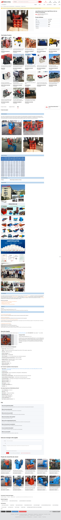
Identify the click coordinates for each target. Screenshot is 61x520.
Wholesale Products (30, 514)
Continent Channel (41, 514)
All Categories (4, 4)
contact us (33, 8)
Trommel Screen (21, 368)
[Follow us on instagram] (55, 511)
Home (2, 6)
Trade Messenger (15, 511)
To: (5, 443)
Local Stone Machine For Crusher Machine (25, 500)
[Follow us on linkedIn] (59, 511)
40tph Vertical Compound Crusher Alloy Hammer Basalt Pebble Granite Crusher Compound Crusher (54, 471)
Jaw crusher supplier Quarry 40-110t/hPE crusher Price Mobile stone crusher (18, 100)
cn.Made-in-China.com (39, 515)
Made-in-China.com (26, 515)
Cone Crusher (40, 368)
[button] (37, 1)
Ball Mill (14, 368)
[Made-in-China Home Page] (6, 2)
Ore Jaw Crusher (4, 507)
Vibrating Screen (4, 369)
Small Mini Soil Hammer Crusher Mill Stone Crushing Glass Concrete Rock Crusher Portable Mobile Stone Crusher (42, 471)
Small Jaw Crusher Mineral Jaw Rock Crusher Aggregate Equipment (54, 83)
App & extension (49, 4)
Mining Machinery (17, 6)
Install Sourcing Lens (23, 511)
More (1, 508)
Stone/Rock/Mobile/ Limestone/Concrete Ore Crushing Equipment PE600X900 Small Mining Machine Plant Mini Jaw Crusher (18, 83)
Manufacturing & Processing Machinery (9, 6)
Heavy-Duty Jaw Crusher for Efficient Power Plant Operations (42, 49)
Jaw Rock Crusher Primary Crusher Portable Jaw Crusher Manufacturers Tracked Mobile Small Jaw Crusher (42, 83)
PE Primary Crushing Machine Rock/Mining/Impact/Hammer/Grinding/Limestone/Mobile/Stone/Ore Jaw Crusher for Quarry (6, 83)
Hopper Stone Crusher (5, 500)
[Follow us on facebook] (53, 511)
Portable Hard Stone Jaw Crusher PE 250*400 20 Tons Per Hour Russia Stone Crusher (6, 471)
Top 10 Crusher (17, 507)
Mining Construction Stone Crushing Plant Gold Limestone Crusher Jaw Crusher (30, 488)
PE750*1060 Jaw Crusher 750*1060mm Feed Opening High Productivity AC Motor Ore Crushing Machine (54, 66)
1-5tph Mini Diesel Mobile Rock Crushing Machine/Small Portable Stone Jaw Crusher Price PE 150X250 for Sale (18, 49)
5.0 (49, 107)
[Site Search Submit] (40, 2)
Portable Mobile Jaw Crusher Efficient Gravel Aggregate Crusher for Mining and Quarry (30, 100)
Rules (59, 4)
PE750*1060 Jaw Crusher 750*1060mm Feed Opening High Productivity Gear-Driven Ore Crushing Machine (30, 49)
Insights (49, 514)
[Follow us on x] (54, 511)
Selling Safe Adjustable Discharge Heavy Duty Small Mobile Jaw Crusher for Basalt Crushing (18, 66)
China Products (17, 514)
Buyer (39, 4)
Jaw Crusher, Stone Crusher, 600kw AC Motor (30, 83)
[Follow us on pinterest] (58, 511)
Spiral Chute (17, 368)
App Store (3, 511)
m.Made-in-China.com (32, 515)
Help (44, 4)
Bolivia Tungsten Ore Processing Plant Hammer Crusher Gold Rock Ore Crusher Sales (54, 488)
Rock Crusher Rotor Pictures (13, 500)
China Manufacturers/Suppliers (23, 514)
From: (5, 440)
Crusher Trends (23, 507)
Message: (4, 445)
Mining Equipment (9, 368)
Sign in (59, 2)
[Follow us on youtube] (57, 511)
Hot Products (12, 514)
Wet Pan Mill (9, 369)
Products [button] (15, 1)
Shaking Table (35, 368)
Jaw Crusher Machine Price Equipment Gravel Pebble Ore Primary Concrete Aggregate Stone (6, 66)
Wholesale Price (36, 514)
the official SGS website (22, 332)
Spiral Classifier (27, 368)
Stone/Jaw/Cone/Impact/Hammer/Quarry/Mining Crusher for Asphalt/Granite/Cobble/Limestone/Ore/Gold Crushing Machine (6, 49)
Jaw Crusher (31, 368)
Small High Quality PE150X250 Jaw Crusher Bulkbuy (34, 507)
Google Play (8, 511)
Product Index (45, 514)
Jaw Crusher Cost (10, 507)
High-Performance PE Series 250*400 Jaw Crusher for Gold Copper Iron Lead (30, 66)
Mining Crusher (23, 6)
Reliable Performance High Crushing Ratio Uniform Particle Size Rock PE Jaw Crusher (42, 66)
